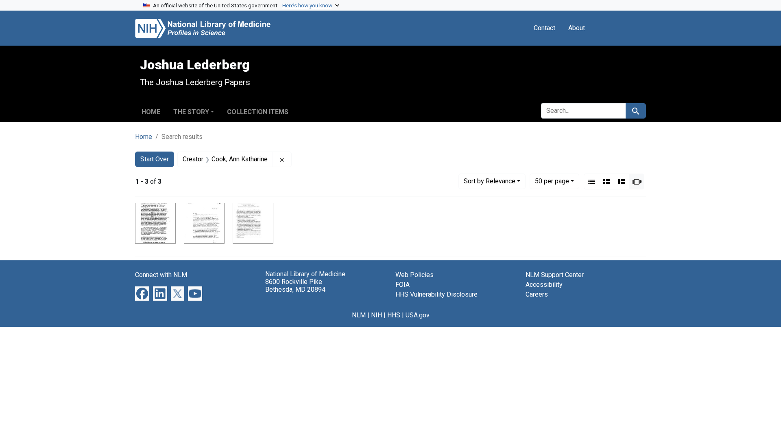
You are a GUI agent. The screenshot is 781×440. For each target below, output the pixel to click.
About (576, 28)
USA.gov (418, 315)
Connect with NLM (161, 275)
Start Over (154, 159)
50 (552, 181)
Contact (544, 28)
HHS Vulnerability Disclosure (436, 294)
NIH (376, 315)
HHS (393, 315)
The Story (191, 112)
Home (151, 112)
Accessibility (544, 284)
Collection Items (257, 112)
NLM (359, 315)
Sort (489, 181)
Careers (537, 294)
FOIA (402, 284)
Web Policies (414, 275)
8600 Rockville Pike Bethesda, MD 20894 (295, 285)
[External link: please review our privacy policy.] (142, 293)
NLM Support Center (555, 275)
